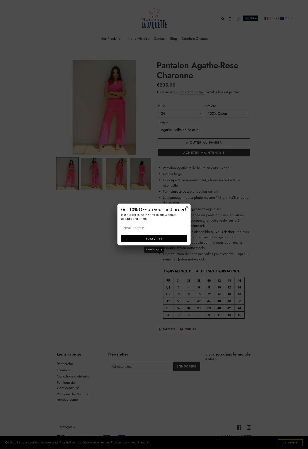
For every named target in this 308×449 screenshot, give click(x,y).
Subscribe (154, 239)
